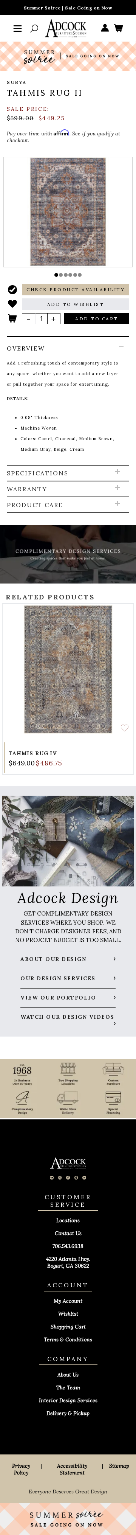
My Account (68, 1301)
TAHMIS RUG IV (33, 753)
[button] (56, 275)
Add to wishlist (124, 728)
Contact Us (68, 1233)
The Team (68, 1387)
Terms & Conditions (68, 1339)
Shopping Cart (68, 1326)
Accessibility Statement (72, 1469)
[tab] (68, 401)
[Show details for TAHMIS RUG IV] (68, 669)
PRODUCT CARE (35, 505)
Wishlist (68, 1313)
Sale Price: (28, 109)
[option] (68, 211)
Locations (68, 1220)
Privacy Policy (21, 1469)
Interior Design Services (68, 1400)
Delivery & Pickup (68, 1413)
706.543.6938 (68, 1246)
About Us (68, 1374)
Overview (26, 348)
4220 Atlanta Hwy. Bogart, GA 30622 (68, 1262)
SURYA (17, 82)
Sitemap (119, 1465)
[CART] (118, 28)
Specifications (37, 473)
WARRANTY (27, 489)
